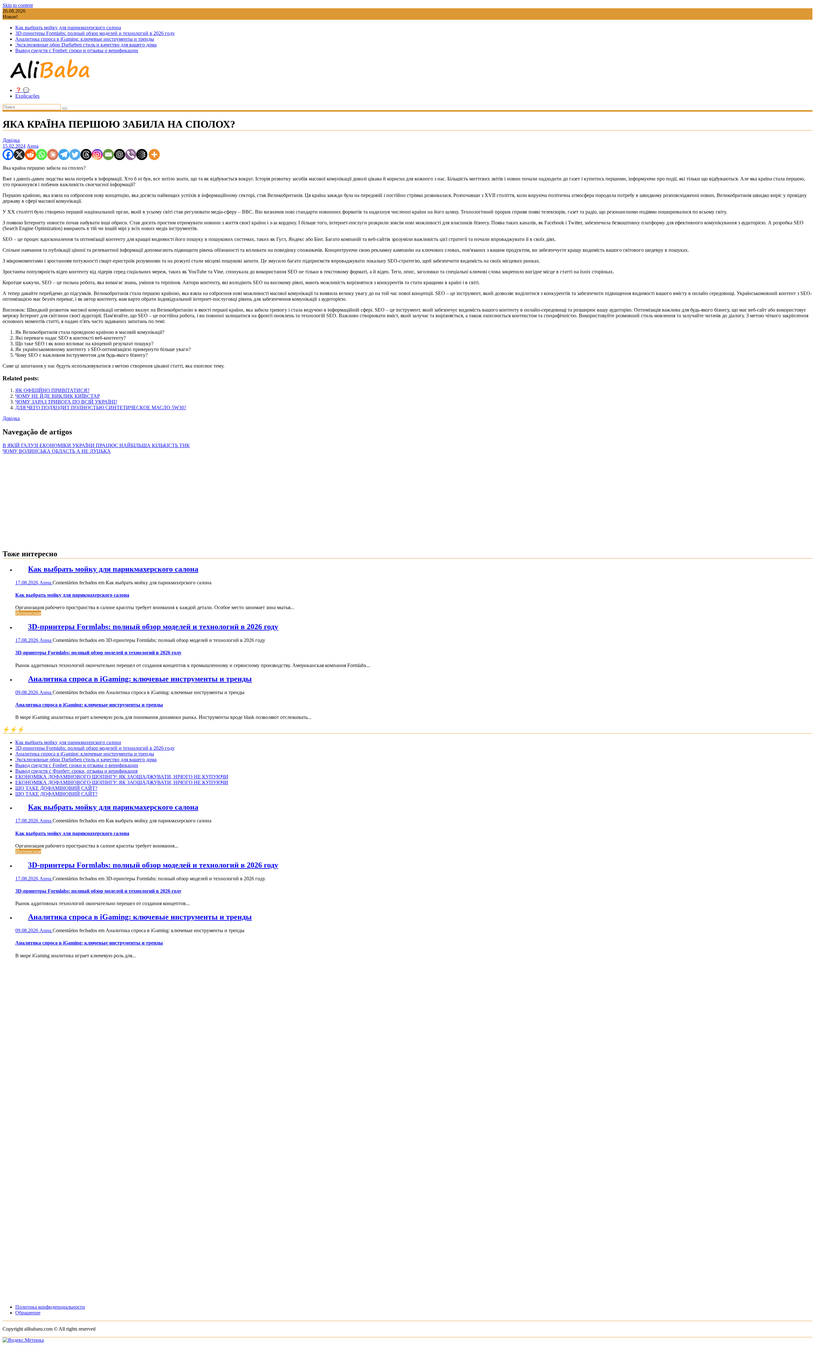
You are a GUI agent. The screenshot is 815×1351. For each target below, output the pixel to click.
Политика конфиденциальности (50, 1307)
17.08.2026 (27, 582)
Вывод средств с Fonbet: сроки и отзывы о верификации (76, 50)
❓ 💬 (22, 90)
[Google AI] (141, 154)
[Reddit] (30, 154)
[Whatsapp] (41, 154)
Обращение (27, 1312)
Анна (33, 146)
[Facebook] (8, 154)
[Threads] (86, 154)
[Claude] (52, 154)
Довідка (11, 140)
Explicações (27, 96)
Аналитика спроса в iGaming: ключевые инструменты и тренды (84, 39)
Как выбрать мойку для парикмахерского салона (68, 27)
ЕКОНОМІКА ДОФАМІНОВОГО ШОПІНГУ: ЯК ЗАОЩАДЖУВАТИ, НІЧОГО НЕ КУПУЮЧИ (121, 776)
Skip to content (18, 5)
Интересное (28, 613)
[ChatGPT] (119, 154)
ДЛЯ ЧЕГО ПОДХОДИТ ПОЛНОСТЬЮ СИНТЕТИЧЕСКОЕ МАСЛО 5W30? (100, 407)
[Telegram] (63, 154)
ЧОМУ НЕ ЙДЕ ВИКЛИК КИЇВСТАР (57, 396)
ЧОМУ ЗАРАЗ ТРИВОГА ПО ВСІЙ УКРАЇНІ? (66, 402)
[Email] (108, 154)
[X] (19, 154)
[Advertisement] (407, 498)
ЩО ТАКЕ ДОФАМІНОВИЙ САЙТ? (56, 788)
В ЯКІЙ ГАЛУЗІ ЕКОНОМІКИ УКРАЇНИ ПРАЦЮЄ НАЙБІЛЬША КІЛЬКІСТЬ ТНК (96, 445)
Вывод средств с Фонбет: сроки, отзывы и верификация (76, 771)
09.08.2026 (27, 692)
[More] (154, 154)
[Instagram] (97, 154)
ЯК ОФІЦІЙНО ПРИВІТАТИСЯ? (52, 390)
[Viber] (130, 154)
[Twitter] (75, 154)
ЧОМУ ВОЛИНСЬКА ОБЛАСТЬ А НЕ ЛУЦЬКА (57, 451)
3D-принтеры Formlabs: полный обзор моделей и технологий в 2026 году (95, 33)
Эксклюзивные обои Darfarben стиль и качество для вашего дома (86, 44)
